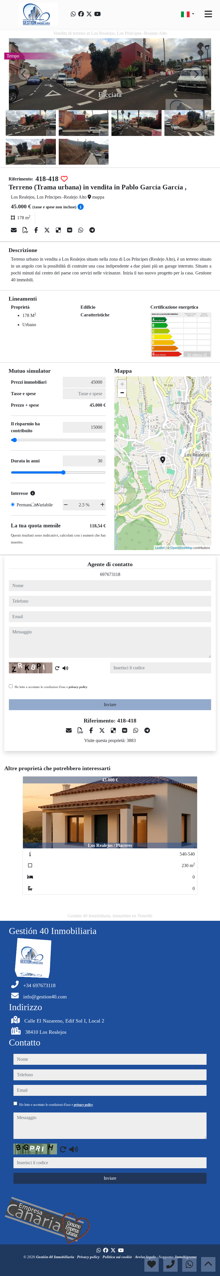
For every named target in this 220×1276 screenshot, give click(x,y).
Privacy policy (89, 1257)
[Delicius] (59, 230)
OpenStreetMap (181, 547)
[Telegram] (92, 230)
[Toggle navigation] (208, 14)
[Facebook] (81, 14)
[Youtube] (97, 14)
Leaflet (160, 547)
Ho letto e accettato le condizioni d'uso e (51, 687)
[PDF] (26, 230)
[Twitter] (89, 14)
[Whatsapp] (73, 14)
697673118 (110, 574)
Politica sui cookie (118, 1257)
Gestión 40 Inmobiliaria (55, 1257)
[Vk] (70, 230)
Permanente (27, 504)
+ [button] (122, 384)
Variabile (45, 504)
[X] (47, 230)
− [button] (122, 392)
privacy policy (78, 687)
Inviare (110, 704)
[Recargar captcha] (57, 668)
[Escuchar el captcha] (65, 668)
